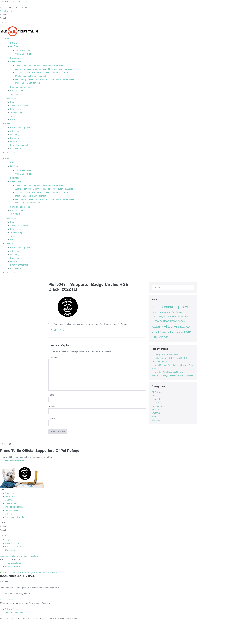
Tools (12, 116)
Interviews (155, 312)
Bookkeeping (16, 138)
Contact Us (10, 153)
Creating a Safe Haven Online (165, 355)
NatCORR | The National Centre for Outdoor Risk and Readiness (44, 79)
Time (154, 416)
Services (9, 123)
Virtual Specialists (23, 54)
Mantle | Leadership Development (30, 76)
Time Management (165, 321)
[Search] (191, 287)
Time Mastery (16, 113)
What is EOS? (16, 90)
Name (51, 395)
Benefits (14, 43)
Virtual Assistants (23, 50)
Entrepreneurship (166, 307)
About (7, 39)
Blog (12, 102)
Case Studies (16, 61)
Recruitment (15, 148)
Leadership (165, 312)
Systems (182, 316)
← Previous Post (56, 330)
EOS (15, 2)
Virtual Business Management (168, 332)
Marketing (14, 135)
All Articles (156, 392)
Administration (16, 131)
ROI (165, 317)
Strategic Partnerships (20, 87)
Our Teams (15, 46)
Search (3, 15)
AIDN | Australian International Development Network (39, 65)
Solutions (172, 316)
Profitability (157, 316)
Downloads (15, 109)
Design (13, 141)
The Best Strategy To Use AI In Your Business (172, 375)
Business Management (20, 128)
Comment (53, 357)
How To (187, 307)
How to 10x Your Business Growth (167, 372)
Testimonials (16, 94)
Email (51, 407)
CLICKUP (23, 2)
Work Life (156, 420)
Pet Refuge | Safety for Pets (27, 83)
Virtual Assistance (177, 326)
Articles (155, 395)
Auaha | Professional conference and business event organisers (44, 69)
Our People (177, 312)
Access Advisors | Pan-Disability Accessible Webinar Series (42, 72)
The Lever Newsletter (20, 105)
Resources (10, 98)
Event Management (19, 145)
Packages (14, 58)
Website (52, 418)
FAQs (12, 119)
